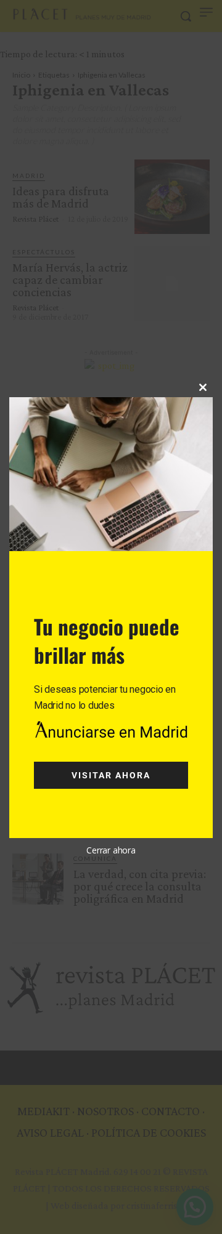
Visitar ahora (111, 775)
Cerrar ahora (110, 850)
